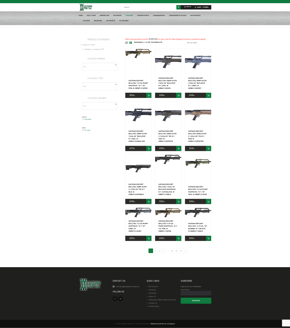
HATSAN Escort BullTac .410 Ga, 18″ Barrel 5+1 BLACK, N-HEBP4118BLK (197, 227)
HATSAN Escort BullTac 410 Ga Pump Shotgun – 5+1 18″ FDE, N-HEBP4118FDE (167, 226)
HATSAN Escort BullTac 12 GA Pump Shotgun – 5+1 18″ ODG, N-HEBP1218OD (197, 190)
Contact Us (153, 303)
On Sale (87, 130)
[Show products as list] (130, 42)
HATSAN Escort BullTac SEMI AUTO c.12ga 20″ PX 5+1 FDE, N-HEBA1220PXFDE (197, 136)
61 (181, 251)
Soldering (152, 293)
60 (176, 251)
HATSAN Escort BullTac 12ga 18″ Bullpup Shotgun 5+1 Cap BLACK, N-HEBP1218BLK (167, 189)
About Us (152, 296)
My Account (153, 286)
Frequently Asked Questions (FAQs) (162, 300)
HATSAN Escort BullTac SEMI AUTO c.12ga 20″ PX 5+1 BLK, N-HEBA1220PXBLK (138, 189)
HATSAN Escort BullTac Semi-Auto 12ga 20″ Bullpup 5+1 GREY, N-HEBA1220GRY (197, 83)
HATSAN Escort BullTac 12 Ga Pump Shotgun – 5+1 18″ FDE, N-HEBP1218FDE (138, 84)
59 (172, 251)
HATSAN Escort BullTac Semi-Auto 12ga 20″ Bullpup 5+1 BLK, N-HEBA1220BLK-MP (138, 136)
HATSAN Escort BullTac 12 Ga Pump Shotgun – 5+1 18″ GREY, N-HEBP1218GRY (138, 226)
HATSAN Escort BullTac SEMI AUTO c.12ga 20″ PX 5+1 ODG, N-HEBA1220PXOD (167, 136)
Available (87, 119)
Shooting (152, 290)
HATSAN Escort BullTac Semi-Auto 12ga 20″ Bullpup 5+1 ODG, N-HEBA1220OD (167, 83)
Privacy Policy (154, 306)
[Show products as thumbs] (126, 42)
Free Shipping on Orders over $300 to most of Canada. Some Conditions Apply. (145, 1)
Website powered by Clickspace (162, 324)
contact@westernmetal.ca (127, 286)
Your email (185, 290)
